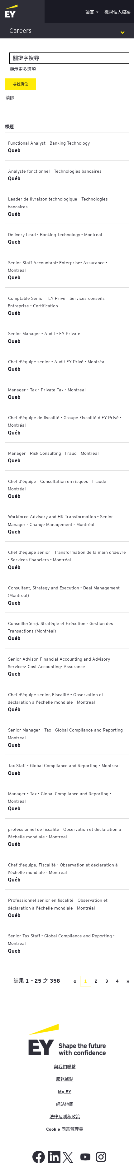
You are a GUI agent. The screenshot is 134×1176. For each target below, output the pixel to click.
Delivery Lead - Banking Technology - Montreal (55, 234)
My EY (64, 1091)
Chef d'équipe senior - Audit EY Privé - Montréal (57, 361)
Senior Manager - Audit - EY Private (44, 333)
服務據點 (65, 1079)
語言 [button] (90, 12)
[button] (67, 30)
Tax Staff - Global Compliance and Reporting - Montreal (64, 765)
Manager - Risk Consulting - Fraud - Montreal (53, 453)
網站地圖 (65, 1104)
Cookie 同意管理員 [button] (64, 1129)
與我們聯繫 (65, 1066)
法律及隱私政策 (65, 1116)
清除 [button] (10, 98)
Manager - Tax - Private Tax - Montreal (47, 389)
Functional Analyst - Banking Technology (49, 143)
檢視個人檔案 (117, 12)
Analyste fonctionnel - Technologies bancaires (55, 171)
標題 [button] (9, 126)
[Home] (11, 11)
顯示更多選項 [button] (23, 69)
